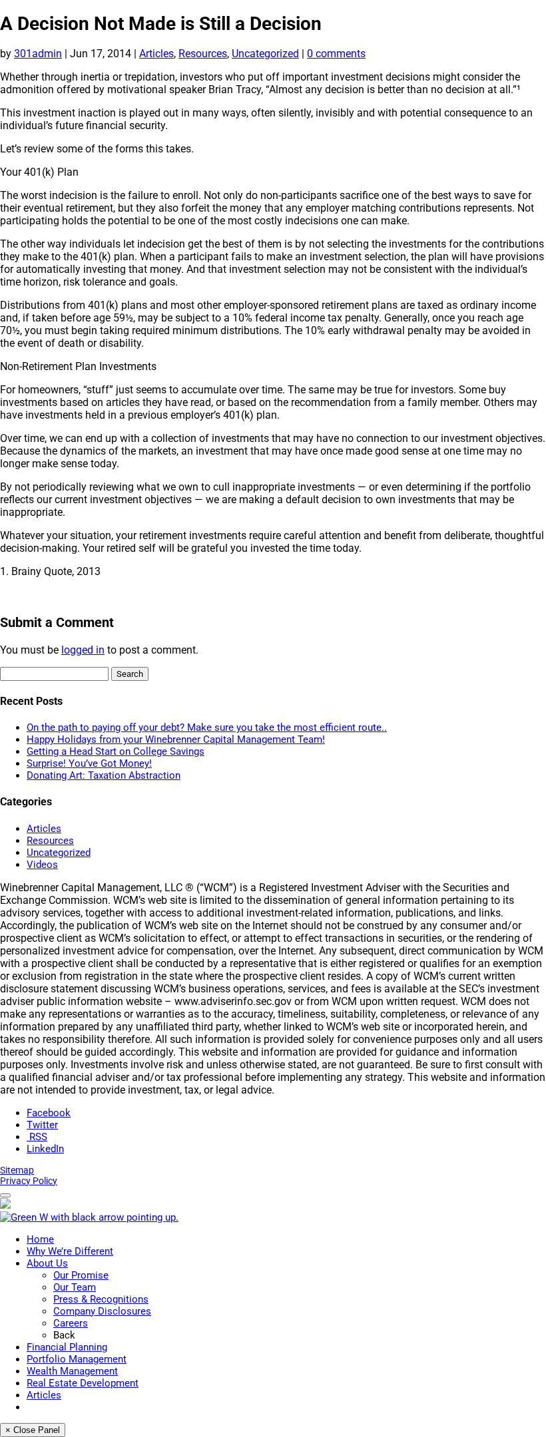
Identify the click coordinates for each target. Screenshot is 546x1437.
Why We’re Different (70, 1251)
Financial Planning (67, 1347)
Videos (42, 865)
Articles (156, 53)
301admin (38, 53)
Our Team (74, 1287)
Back (64, 1335)
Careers (70, 1323)
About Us (47, 1263)
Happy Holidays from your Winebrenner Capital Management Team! (176, 739)
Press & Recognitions (100, 1299)
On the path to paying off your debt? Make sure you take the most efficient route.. (207, 727)
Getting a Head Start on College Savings (115, 751)
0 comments (336, 53)
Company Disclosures (102, 1311)
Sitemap (17, 1170)
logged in (83, 650)
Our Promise (81, 1275)
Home (40, 1239)
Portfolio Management (77, 1359)
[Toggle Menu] (5, 1195)
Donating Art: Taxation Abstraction (103, 775)
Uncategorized (265, 53)
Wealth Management (72, 1371)
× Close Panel (32, 1430)
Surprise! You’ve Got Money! (89, 763)
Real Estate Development (82, 1383)
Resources (202, 53)
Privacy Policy (28, 1180)
